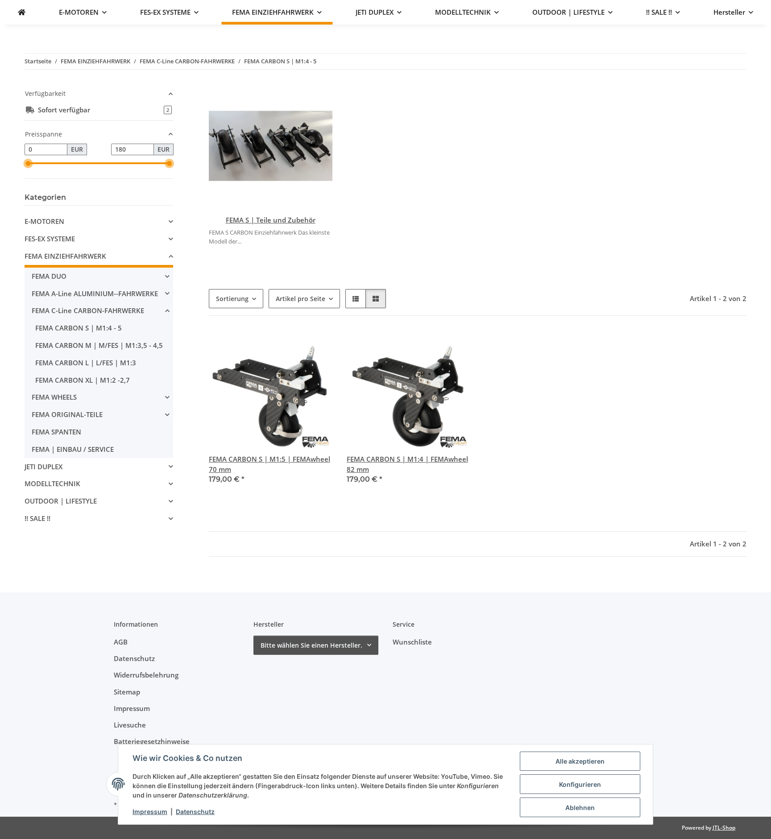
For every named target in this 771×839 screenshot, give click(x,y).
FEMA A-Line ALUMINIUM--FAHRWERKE (95, 293)
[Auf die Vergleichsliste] (294, 345)
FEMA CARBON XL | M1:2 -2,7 (82, 380)
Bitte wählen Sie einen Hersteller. (311, 645)
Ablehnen (580, 807)
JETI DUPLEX (43, 466)
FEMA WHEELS (54, 397)
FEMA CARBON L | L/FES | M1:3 (85, 362)
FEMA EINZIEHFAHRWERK (65, 256)
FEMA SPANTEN (56, 431)
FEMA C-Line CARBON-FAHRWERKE (88, 310)
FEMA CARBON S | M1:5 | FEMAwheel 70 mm (269, 464)
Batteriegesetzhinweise (152, 741)
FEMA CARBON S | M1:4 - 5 (78, 327)
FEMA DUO (49, 276)
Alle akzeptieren (580, 761)
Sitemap (127, 691)
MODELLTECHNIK (52, 483)
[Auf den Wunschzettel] (317, 345)
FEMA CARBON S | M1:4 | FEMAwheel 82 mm (407, 464)
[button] (355, 298)
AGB (121, 641)
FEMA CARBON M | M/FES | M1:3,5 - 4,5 (99, 345)
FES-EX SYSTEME (50, 238)
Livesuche (130, 724)
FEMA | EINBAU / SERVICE (73, 449)
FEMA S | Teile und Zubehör (270, 219)
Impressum (150, 811)
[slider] (28, 163)
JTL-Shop (724, 827)
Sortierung (232, 298)
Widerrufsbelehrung (146, 674)
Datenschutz (195, 811)
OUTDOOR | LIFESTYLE (61, 500)
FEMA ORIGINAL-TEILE (67, 414)
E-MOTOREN (44, 221)
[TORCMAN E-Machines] (21, 12)
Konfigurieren (580, 784)
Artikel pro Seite (300, 298)
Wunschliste (412, 641)
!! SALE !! (37, 518)
